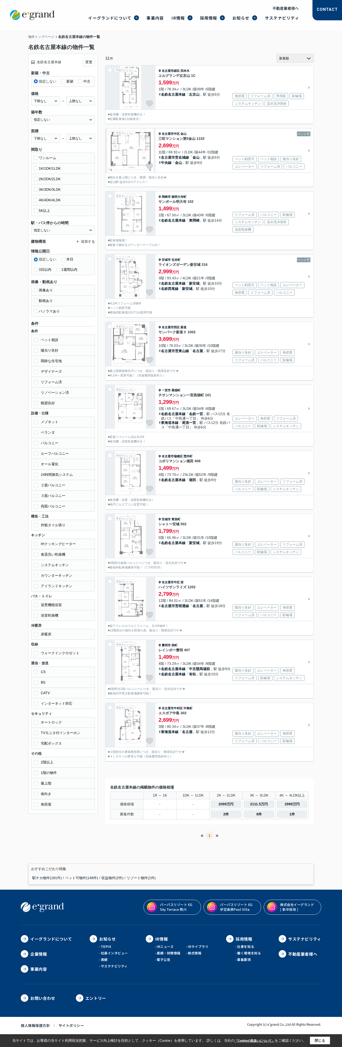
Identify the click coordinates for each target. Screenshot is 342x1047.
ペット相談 (49, 340)
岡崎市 (166, 197)
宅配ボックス (51, 743)
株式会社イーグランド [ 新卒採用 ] (297, 906)
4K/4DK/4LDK (50, 200)
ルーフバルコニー (55, 453)
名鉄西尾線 (170, 289)
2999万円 (292, 804)
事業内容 (155, 18)
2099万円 (226, 804)
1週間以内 (69, 270)
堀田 (192, 480)
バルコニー (49, 443)
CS (43, 672)
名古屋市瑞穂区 (172, 456)
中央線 (166, 163)
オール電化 (49, 464)
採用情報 (208, 18)
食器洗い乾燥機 (53, 554)
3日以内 (45, 270)
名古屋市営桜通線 (175, 606)
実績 (104, 959)
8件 (259, 814)
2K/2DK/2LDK (50, 179)
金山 (184, 134)
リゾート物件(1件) (141, 878)
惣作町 (188, 456)
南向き (46, 794)
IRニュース (165, 946)
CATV (45, 693)
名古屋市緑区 (171, 71)
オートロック (51, 722)
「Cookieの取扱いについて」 (255, 1040)
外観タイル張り (53, 525)
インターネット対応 (56, 703)
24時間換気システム (57, 475)
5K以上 (44, 211)
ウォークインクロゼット (60, 653)
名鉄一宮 (196, 414)
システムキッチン (55, 565)
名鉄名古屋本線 (173, 94)
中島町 (188, 708)
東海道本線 (170, 423)
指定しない (47, 81)
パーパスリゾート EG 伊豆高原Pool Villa (236, 906)
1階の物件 (49, 773)
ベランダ (48, 432)
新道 (184, 327)
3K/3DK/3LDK (50, 189)
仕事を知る (245, 946)
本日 (69, 259)
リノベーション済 (55, 392)
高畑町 (176, 390)
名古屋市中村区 (172, 708)
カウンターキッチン (56, 575)
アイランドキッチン (56, 586)
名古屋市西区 (171, 327)
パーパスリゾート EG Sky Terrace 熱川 (176, 906)
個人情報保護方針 (35, 1025)
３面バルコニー (53, 496)
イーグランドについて (109, 18)
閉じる (320, 1040)
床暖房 (46, 634)
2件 (226, 814)
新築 (69, 81)
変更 (88, 62)
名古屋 (198, 351)
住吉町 (176, 259)
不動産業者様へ (285, 8)
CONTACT (327, 9)
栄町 (175, 645)
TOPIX (106, 946)
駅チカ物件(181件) (47, 878)
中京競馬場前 (199, 669)
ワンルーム (47, 158)
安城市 (166, 259)
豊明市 (166, 645)
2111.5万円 (259, 804)
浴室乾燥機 (49, 615)
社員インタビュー (114, 953)
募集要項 (244, 959)
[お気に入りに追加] (149, 103)
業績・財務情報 (169, 953)
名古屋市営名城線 (175, 157)
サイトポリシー (71, 1025)
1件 (292, 814)
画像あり (46, 290)
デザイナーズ (51, 371)
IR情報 (178, 18)
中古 (86, 81)
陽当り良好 (49, 350)
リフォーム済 (51, 382)
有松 (192, 674)
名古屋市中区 (171, 134)
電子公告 (163, 959)
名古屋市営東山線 (175, 351)
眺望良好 (48, 403)
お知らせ (241, 18)
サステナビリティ (282, 18)
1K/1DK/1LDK (50, 168)
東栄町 (176, 519)
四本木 (185, 71)
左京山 (194, 94)
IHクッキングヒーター (58, 544)
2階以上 (47, 762)
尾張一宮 (189, 423)
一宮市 (166, 390)
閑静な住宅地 (51, 361)
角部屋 (46, 804)
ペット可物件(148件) (81, 878)
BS (43, 682)
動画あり (46, 301)
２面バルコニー (53, 485)
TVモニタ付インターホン (60, 733)
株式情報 (194, 953)
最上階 (46, 783)
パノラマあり (49, 311)
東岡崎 (194, 220)
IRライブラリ (198, 946)
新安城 (194, 283)
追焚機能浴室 (51, 605)
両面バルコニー (53, 506)
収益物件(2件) (112, 878)
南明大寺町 (179, 197)
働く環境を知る (249, 953)
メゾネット (49, 422)
